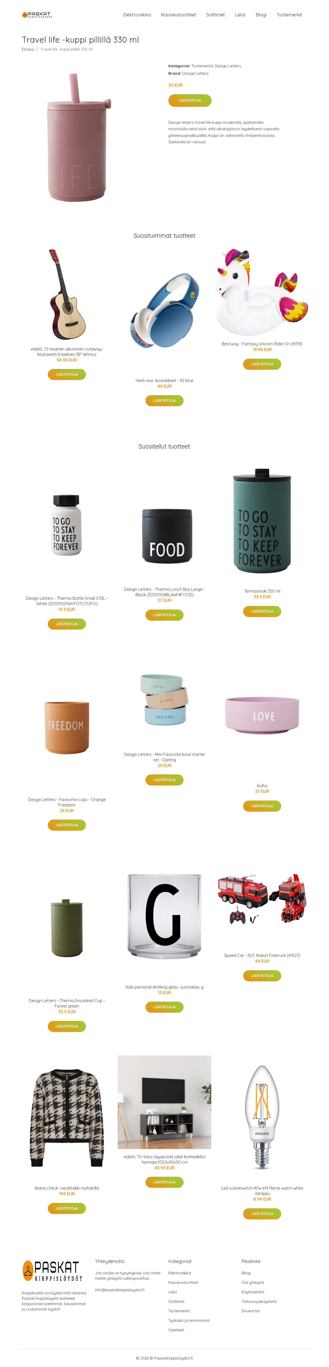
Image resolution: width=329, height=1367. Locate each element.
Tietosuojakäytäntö (259, 1301)
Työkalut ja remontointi (188, 1320)
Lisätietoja (190, 100)
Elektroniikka (137, 15)
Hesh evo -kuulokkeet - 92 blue (164, 380)
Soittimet (215, 15)
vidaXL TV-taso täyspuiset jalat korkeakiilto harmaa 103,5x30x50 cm (164, 1159)
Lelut (240, 15)
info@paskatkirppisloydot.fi (119, 1289)
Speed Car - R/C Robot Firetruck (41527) (262, 955)
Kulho (262, 785)
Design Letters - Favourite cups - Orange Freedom (67, 802)
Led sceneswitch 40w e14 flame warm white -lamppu (262, 1190)
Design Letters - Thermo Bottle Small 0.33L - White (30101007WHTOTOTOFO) (67, 601)
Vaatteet (176, 1329)
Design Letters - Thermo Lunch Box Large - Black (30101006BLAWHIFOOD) (164, 592)
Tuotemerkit (289, 15)
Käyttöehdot (253, 1291)
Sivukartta (251, 1310)
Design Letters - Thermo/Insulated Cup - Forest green (67, 1003)
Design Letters (228, 65)
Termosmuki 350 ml (262, 591)
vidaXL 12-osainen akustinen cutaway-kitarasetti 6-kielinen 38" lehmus (67, 351)
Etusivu (28, 49)
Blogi (261, 15)
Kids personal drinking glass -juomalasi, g (165, 987)
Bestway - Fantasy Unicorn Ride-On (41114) (262, 343)
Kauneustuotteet (178, 15)
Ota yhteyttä (253, 1282)
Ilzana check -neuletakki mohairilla (67, 1188)
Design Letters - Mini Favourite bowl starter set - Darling (164, 757)
